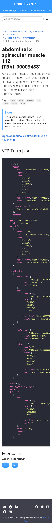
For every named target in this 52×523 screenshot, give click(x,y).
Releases (39, 31)
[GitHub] (36, 507)
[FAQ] (10, 507)
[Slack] (42, 507)
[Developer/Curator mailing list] (47, 507)
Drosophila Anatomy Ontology (20, 37)
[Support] (4, 507)
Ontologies (10, 34)
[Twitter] (16, 507)
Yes (5, 465)
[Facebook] (4, 512)
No (14, 465)
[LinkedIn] (10, 512)
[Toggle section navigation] (47, 19)
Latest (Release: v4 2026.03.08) (17, 31)
